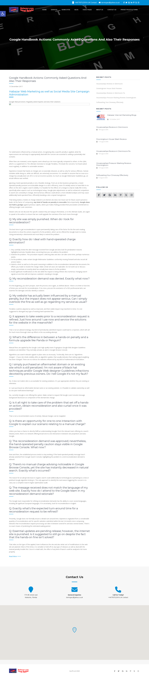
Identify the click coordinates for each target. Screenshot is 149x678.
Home (44, 10)
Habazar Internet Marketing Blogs (121, 115)
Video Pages (87, 10)
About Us (99, 10)
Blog (76, 10)
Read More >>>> (15, 556)
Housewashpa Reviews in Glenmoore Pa (110, 93)
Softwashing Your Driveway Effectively (109, 102)
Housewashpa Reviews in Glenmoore (109, 84)
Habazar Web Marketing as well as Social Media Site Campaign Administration (49, 93)
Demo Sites (66, 10)
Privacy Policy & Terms (129, 10)
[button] (74, 630)
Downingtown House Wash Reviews (109, 88)
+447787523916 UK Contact (85, 2)
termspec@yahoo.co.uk (110, 2)
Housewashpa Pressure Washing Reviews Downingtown (116, 98)
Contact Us (111, 10)
